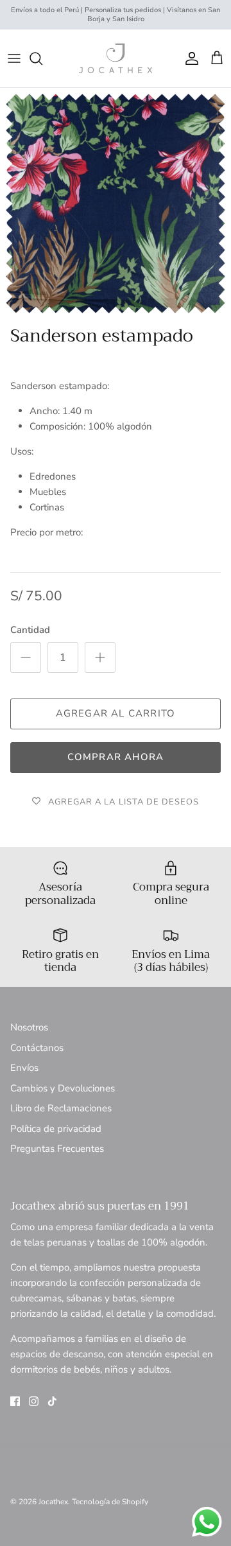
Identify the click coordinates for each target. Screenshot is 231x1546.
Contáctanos (37, 1047)
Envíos (24, 1067)
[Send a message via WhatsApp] (207, 1522)
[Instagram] (33, 1401)
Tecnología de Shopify (110, 1502)
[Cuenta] (189, 58)
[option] (115, 203)
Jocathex (53, 1502)
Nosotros (29, 1027)
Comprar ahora (115, 757)
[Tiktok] (52, 1401)
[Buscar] (42, 58)
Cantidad (30, 629)
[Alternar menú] (14, 58)
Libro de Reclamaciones (61, 1108)
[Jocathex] (115, 58)
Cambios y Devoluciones (62, 1088)
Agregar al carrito (116, 713)
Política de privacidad (55, 1128)
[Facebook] (15, 1401)
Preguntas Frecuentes (57, 1148)
